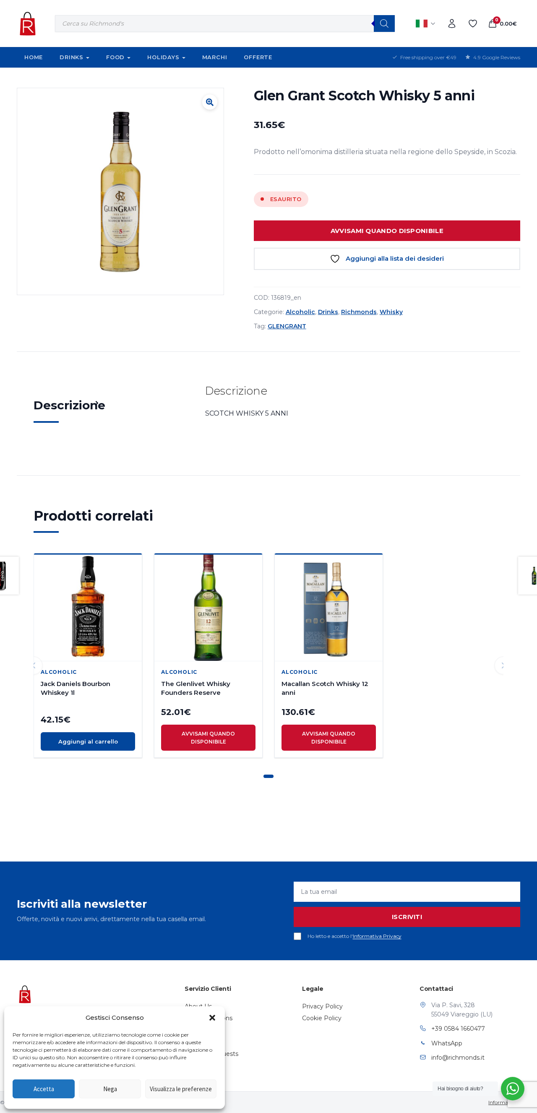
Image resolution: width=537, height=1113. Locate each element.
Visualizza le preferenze (181, 1089)
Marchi (214, 57)
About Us (198, 1006)
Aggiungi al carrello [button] (88, 741)
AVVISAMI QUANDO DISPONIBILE (387, 231)
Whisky (391, 312)
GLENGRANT (287, 326)
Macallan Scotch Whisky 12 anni (325, 688)
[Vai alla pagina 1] (268, 776)
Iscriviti (407, 917)
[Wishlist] (473, 23)
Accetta (44, 1089)
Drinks (71, 57)
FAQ (191, 1042)
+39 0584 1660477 (458, 1028)
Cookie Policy (321, 1018)
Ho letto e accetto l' (354, 936)
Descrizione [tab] (69, 405)
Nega (110, 1089)
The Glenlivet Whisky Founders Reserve (195, 688)
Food (115, 57)
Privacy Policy (322, 1006)
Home (33, 57)
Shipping (197, 1030)
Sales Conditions (208, 1018)
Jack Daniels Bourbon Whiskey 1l (75, 688)
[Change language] (426, 23)
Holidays (163, 57)
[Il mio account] (452, 23)
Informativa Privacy (377, 936)
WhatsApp (446, 1043)
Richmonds (359, 312)
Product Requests (211, 1054)
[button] (212, 1017)
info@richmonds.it (458, 1057)
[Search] (384, 23)
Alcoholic (300, 312)
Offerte (258, 57)
